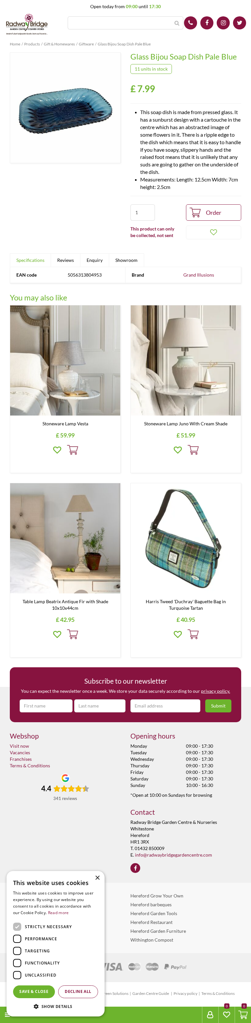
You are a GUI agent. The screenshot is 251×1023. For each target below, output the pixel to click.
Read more (58, 912)
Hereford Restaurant (151, 922)
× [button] (97, 878)
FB (206, 22)
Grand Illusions (198, 275)
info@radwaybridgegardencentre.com (173, 855)
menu (20, 1014)
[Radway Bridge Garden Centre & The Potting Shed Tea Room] (27, 24)
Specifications (30, 260)
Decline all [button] (78, 991)
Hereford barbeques (151, 904)
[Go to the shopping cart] (243, 1015)
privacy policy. (215, 691)
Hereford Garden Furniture (158, 931)
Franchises (21, 759)
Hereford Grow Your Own (156, 895)
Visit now (19, 746)
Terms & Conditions (30, 765)
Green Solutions (114, 993)
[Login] (210, 1015)
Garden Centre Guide (151, 993)
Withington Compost (151, 940)
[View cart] (243, 1015)
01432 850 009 (190, 22)
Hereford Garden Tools (153, 913)
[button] (55, 1006)
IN (223, 22)
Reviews (65, 260)
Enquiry (95, 260)
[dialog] (56, 943)
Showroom (126, 260)
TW (239, 22)
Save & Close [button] (33, 991)
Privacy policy (185, 993)
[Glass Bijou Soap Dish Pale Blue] (65, 108)
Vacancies (20, 752)
